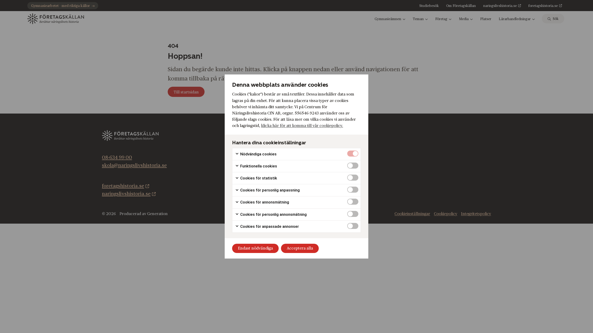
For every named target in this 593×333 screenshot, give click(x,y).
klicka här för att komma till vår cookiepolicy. (302, 126)
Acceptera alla (300, 248)
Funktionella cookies (258, 166)
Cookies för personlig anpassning (269, 190)
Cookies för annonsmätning (264, 202)
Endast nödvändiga (255, 248)
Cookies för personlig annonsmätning (273, 214)
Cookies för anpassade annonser (269, 226)
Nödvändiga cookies (258, 154)
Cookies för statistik (258, 178)
